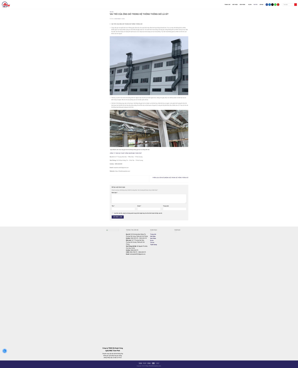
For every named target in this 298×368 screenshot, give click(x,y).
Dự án (249, 4)
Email (139, 206)
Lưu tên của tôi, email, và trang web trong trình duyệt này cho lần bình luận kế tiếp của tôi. (138, 213)
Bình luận (115, 192)
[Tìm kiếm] (295, 4)
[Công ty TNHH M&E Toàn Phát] (18, 4)
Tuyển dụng (153, 244)
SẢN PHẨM (242, 4)
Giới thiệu (235, 4)
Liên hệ (261, 4)
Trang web (166, 206)
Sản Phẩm (153, 238)
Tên (113, 206)
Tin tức (255, 4)
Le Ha (123, 18)
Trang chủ (227, 4)
